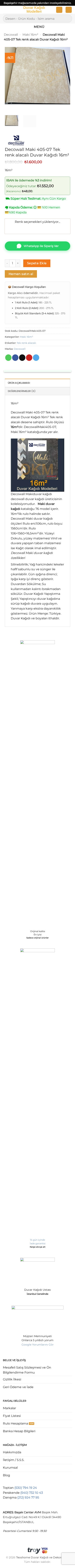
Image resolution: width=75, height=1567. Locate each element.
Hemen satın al (21, 274)
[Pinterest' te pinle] (29, 357)
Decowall (11, 34)
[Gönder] (67, 18)
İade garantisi (37, 1243)
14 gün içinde (37, 1239)
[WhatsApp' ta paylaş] (8, 357)
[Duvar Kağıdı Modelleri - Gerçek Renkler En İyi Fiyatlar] (34, 10)
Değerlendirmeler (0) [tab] (22, 391)
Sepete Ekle (37, 263)
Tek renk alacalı (26, 343)
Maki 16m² (30, 34)
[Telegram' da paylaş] (36, 357)
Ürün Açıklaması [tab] (19, 382)
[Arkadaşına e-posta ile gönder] (22, 357)
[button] (5, 10)
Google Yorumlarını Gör (38, 1344)
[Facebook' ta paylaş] (15, 357)
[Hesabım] (59, 10)
